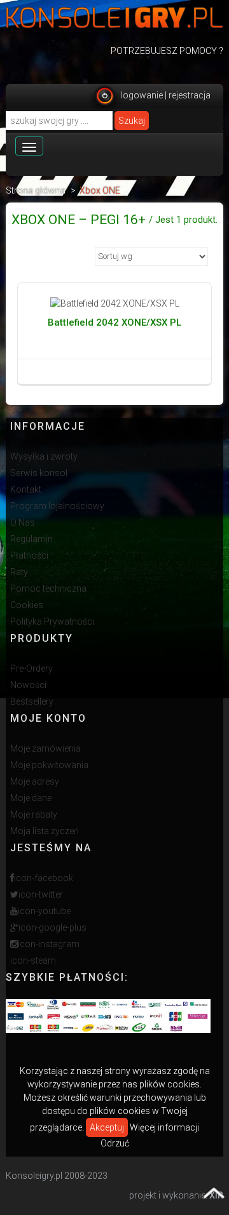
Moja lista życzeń (44, 831)
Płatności (29, 555)
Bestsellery (31, 701)
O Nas (22, 522)
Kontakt (25, 489)
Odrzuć (115, 1143)
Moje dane (31, 798)
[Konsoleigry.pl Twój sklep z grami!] (114, 17)
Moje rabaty (33, 814)
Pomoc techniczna (48, 588)
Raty (19, 572)
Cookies (26, 605)
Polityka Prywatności (52, 621)
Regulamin (31, 539)
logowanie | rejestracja (166, 95)
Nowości (28, 685)
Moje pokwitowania (49, 765)
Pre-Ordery (31, 668)
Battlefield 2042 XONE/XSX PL (114, 322)
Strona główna (36, 190)
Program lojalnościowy (57, 506)
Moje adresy (34, 781)
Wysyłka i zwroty (44, 456)
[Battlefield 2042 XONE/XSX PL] (114, 303)
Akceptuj (107, 1127)
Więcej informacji (164, 1127)
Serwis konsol (38, 473)
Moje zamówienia (45, 748)
